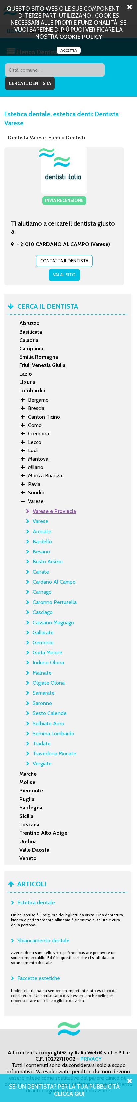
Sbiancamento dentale (43, 940)
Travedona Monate (54, 754)
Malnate (42, 673)
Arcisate (42, 531)
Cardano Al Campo (54, 582)
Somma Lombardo (53, 733)
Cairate (41, 572)
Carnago (42, 592)
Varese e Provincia (54, 511)
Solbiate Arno (48, 723)
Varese (40, 521)
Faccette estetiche (38, 978)
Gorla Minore (47, 653)
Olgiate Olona (49, 683)
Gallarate (43, 632)
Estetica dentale (36, 902)
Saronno (42, 703)
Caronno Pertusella (55, 602)
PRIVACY (91, 1059)
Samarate (44, 693)
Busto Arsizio (48, 561)
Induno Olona (48, 662)
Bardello (42, 541)
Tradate (42, 743)
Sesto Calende (50, 713)
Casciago (43, 612)
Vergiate (42, 763)
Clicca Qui (69, 1093)
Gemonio (43, 642)
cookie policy (80, 36)
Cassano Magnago (53, 622)
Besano (41, 552)
